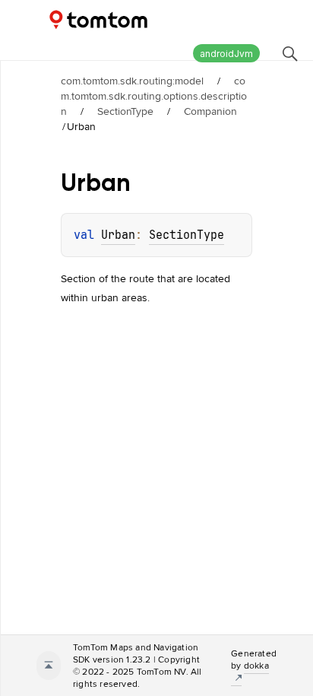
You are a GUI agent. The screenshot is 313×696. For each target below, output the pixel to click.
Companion (210, 111)
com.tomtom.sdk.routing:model (132, 80)
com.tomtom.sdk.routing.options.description (154, 96)
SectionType (125, 111)
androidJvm (226, 53)
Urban (118, 235)
